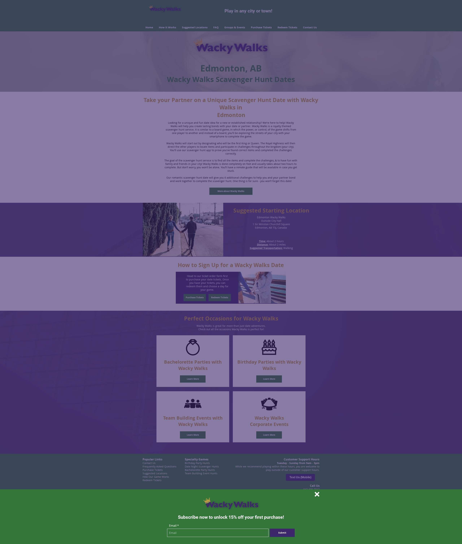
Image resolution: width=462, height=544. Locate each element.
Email (172, 525)
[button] (317, 494)
